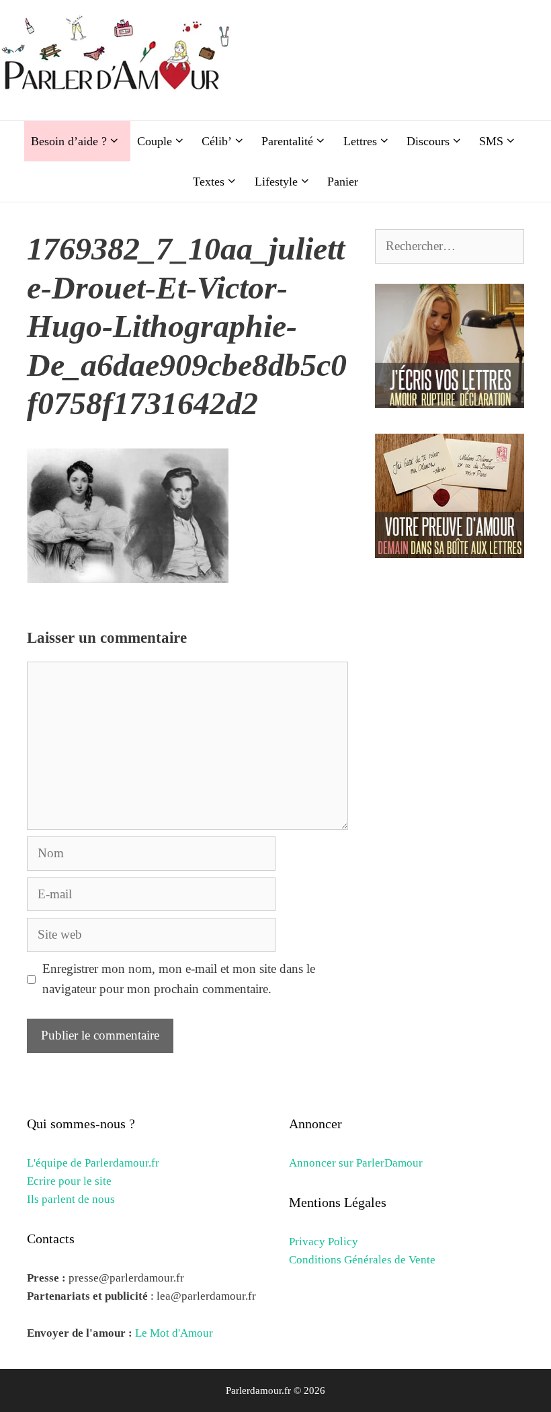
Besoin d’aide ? (69, 141)
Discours (428, 141)
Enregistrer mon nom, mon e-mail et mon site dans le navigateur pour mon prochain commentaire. (178, 979)
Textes (208, 181)
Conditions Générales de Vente (362, 1259)
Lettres (360, 141)
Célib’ (217, 141)
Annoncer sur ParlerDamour (356, 1162)
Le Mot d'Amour (174, 1333)
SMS (491, 141)
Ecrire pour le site (69, 1181)
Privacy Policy (323, 1241)
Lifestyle (276, 181)
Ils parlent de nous (71, 1199)
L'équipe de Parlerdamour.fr (93, 1162)
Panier (342, 181)
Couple (154, 141)
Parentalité (287, 141)
